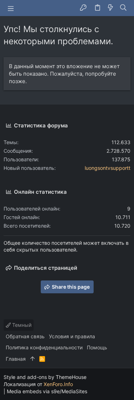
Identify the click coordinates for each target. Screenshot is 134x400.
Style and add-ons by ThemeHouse (45, 377)
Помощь (97, 347)
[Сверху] (32, 359)
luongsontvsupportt (107, 168)
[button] (11, 8)
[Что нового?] (110, 8)
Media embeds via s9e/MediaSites (47, 391)
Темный (21, 325)
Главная (16, 359)
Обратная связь (25, 336)
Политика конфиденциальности (44, 347)
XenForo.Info (58, 384)
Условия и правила (72, 336)
